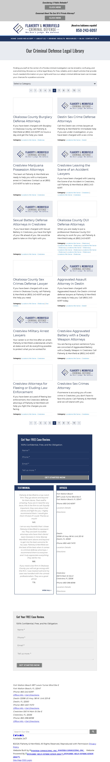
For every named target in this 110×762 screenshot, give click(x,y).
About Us (41, 39)
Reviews (52, 39)
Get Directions (32, 695)
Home (13, 39)
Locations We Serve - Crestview (33, 195)
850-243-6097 (86, 30)
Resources (71, 39)
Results (61, 39)
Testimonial (24, 487)
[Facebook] (14, 735)
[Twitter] (16, 735)
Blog (81, 39)
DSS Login (27, 760)
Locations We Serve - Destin (76, 140)
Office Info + (19, 695)
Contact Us (91, 39)
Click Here (55, 7)
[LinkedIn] (18, 735)
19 (74, 90)
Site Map (17, 760)
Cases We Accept (25, 39)
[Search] (93, 732)
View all (46, 590)
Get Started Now (55, 477)
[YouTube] (21, 735)
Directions (61, 512)
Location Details (64, 508)
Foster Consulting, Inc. (70, 750)
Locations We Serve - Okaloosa (32, 140)
